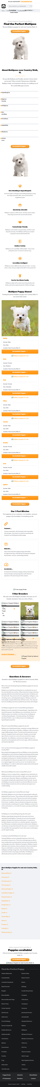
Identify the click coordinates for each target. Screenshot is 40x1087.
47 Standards (7, 1078)
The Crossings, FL (6, 885)
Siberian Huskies (26, 1051)
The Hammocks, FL (6, 881)
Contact (33, 1078)
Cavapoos (24, 995)
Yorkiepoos (25, 1069)
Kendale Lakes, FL (6, 904)
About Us (20, 1075)
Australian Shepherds (7, 982)
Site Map (23, 1084)
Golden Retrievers (6, 1030)
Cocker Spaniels (6, 1008)
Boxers (23, 982)
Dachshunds (5, 1012)
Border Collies (25, 973)
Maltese (24, 1025)
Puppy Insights (14, 12)
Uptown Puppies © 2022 (13, 1084)
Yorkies (23, 1064)
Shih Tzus (24, 1047)
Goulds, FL (4, 912)
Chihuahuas (25, 999)
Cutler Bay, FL (5, 928)
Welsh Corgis (25, 1056)
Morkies (4, 1043)
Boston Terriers (26, 977)
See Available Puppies (19, 31)
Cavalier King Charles (27, 991)
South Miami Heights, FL (8, 893)
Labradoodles (25, 1017)
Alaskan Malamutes (7, 973)
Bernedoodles (5, 995)
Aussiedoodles (6, 977)
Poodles (4, 1056)
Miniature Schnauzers (27, 1038)
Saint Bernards (5, 1069)
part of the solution (23, 575)
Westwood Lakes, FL (7, 932)
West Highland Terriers (28, 1060)
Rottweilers (5, 1064)
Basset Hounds (6, 986)
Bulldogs (24, 986)
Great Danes (5, 1038)
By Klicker (29, 1084)
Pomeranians (5, 1047)
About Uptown (29, 10)
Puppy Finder (12, 10)
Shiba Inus (24, 1043)
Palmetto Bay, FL (6, 916)
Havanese (24, 1008)
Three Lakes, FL (5, 877)
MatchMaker (33, 1075)
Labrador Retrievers (27, 1021)
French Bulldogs (6, 1021)
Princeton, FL (5, 924)
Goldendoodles (6, 1034)
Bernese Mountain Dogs (8, 999)
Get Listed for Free (26, 1)
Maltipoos (24, 1030)
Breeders (20, 1078)
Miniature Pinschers (27, 1034)
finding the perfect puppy (19, 535)
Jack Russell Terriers (27, 1012)
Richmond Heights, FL (7, 889)
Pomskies (4, 1051)
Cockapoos (25, 1004)
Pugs (3, 1060)
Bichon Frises (5, 1004)
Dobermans (5, 1017)
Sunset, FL (4, 920)
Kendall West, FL (6, 901)
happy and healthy (26, 551)
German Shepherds (7, 1025)
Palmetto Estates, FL (7, 897)
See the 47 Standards (8, 654)
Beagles (4, 991)
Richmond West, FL (6, 873)
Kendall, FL (4, 908)
